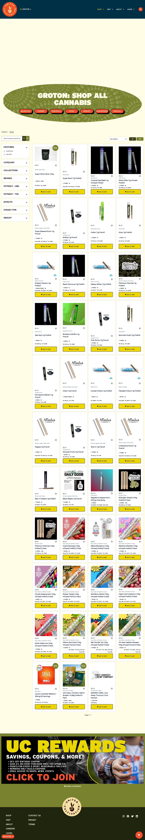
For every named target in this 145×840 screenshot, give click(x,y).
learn (9, 833)
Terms (31, 824)
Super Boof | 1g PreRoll (72, 178)
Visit (109, 9)
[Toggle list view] (132, 139)
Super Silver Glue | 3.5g (44, 174)
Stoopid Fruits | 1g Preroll (73, 452)
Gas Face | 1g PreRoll (43, 335)
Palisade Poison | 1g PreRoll (130, 391)
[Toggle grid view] (140, 139)
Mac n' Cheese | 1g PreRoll (45, 499)
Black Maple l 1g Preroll (72, 499)
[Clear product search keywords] (24, 138)
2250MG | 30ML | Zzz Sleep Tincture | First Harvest (99, 695)
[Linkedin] (137, 816)
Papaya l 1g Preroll (42, 447)
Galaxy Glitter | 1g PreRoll (101, 284)
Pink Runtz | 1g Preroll (100, 340)
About (119, 9)
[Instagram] (123, 816)
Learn (129, 9)
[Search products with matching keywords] (27, 138)
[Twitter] (132, 816)
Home (4, 132)
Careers (10, 828)
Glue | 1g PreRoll (125, 232)
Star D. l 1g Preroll (98, 447)
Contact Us (34, 815)
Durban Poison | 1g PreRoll (101, 391)
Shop (99, 9)
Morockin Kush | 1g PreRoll (129, 335)
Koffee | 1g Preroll (70, 237)
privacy (32, 820)
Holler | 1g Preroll (98, 232)
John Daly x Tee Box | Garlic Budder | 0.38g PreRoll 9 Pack (74, 695)
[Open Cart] (139, 835)
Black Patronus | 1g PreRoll (73, 284)
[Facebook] (128, 816)
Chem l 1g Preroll (70, 391)
